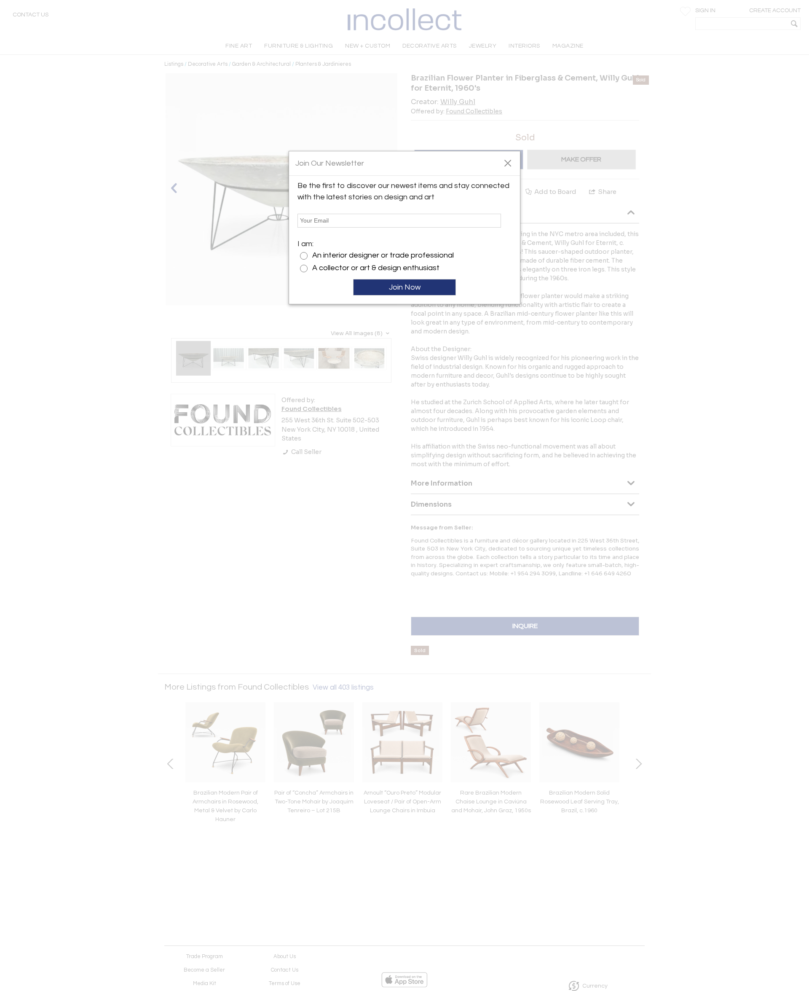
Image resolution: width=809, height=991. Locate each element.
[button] (508, 163)
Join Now (405, 287)
